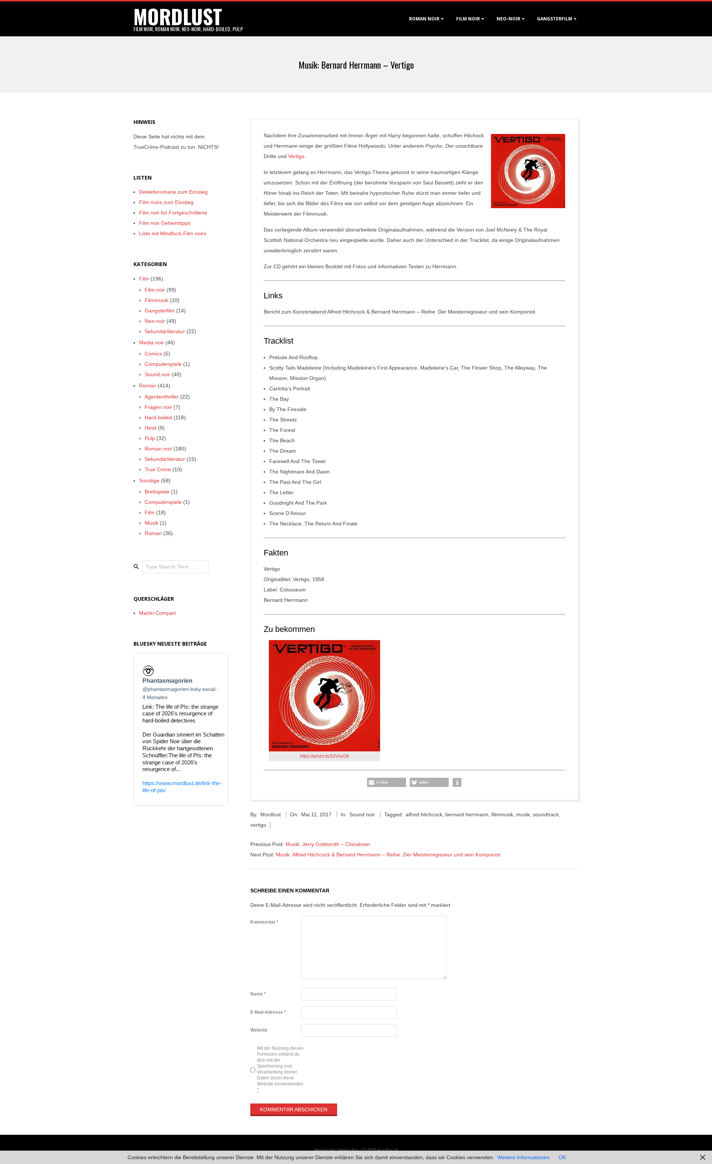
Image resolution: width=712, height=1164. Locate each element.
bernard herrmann (466, 814)
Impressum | (325, 1149)
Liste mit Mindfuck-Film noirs (172, 233)
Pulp (150, 438)
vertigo (258, 825)
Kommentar (264, 922)
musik (523, 814)
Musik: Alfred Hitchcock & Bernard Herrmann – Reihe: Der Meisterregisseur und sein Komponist (388, 855)
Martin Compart (157, 613)
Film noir (468, 19)
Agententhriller (162, 397)
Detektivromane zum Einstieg (173, 192)
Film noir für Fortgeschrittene (173, 213)
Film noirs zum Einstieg (166, 202)
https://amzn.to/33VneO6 (324, 756)
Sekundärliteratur (165, 331)
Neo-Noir (508, 19)
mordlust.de (387, 1149)
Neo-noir (155, 321)
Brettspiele (157, 492)
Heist (150, 428)
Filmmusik (156, 300)
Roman (147, 385)
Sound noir (362, 814)
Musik (151, 523)
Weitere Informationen (523, 1157)
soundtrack (546, 814)
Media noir (151, 342)
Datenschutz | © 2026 (357, 1149)
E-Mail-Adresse (268, 1012)
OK (562, 1157)
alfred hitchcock (424, 814)
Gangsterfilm (554, 19)
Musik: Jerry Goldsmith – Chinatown (328, 844)
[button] (386, 782)
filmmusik (502, 814)
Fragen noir (158, 407)
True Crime (158, 469)
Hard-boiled (158, 417)
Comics (153, 354)
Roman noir (424, 19)
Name (258, 994)
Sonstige (149, 480)
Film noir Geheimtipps (165, 223)
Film (144, 279)
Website (258, 1030)
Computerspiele (163, 364)
